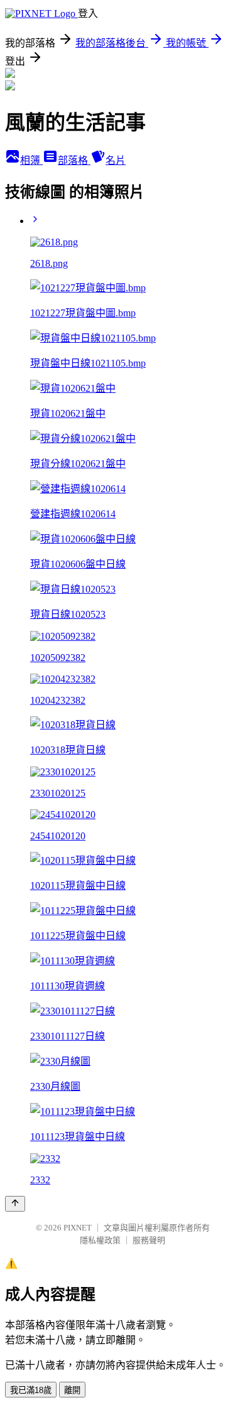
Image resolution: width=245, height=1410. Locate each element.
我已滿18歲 (31, 1390)
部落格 (74, 160)
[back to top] (15, 1204)
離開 (72, 1390)
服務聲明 (149, 1240)
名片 (116, 160)
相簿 (31, 160)
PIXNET (77, 1227)
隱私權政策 (100, 1240)
